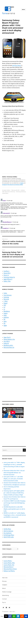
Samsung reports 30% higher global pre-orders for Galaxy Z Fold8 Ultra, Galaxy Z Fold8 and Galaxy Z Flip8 (14, 493)
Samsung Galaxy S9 (9, 277)
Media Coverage (6, 592)
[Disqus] (14, 216)
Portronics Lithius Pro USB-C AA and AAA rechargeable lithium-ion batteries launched (14, 472)
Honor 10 (6, 275)
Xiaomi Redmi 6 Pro (9, 339)
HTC (5, 305)
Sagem (5, 313)
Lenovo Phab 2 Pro (9, 565)
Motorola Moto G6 (9, 347)
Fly (4, 323)
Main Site (4, 577)
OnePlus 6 (6, 271)
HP (4, 319)
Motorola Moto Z (8, 567)
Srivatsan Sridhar (6, 190)
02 (4, 309)
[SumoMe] (26, 616)
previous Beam (16, 65)
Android (22, 190)
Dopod (5, 303)
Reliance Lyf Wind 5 (9, 571)
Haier (5, 315)
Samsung (12, 191)
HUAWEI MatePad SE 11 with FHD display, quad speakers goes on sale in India (14, 509)
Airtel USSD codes (9, 537)
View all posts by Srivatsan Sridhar (15, 184)
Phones (4, 581)
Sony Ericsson (8, 295)
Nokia (5, 293)
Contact (4, 599)
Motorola (6, 299)
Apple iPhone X (8, 279)
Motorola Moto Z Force (10, 569)
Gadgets (4, 584)
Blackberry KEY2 (8, 345)
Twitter (22, 183)
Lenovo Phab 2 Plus (9, 563)
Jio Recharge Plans (9, 535)
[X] (6, 616)
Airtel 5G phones (8, 531)
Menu (23, 9)
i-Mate (6, 301)
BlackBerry (7, 311)
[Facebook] (10, 616)
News (8, 191)
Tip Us (4, 602)
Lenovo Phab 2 (8, 561)
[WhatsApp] (14, 616)
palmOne (6, 317)
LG (4, 307)
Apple (5, 325)
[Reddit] (22, 616)
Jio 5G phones (7, 533)
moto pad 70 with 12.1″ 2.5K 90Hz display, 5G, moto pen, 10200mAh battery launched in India (13, 478)
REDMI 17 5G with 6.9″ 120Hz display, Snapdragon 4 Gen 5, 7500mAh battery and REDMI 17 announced (15, 515)
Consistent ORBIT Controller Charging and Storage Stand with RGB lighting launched (14, 503)
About (4, 588)
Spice (5, 321)
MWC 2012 (4, 191)
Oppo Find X (7, 337)
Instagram (4, 184)
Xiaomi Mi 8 (7, 273)
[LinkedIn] (18, 616)
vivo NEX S (7, 341)
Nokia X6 (6, 343)
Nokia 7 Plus (7, 281)
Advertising (5, 595)
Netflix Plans (7, 529)
